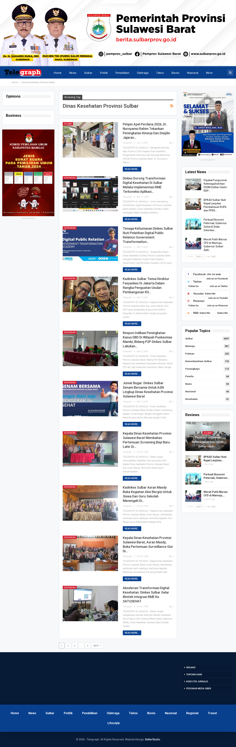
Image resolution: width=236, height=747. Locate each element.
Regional (192, 713)
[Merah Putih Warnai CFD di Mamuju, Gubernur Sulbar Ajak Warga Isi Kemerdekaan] (193, 244)
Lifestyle (113, 723)
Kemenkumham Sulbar (198, 361)
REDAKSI (190, 667)
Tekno (160, 73)
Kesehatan (69, 178)
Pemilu (189, 376)
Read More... (132, 169)
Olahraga (142, 73)
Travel (212, 713)
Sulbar (88, 73)
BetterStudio (152, 739)
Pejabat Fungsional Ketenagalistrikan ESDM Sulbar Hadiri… (207, 442)
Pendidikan (122, 73)
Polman (189, 353)
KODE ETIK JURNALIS (197, 681)
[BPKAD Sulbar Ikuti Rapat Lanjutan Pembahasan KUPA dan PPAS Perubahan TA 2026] (193, 204)
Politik (104, 73)
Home (58, 73)
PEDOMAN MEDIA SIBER (198, 688)
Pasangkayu (192, 368)
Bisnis (175, 73)
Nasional (192, 73)
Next (96, 645)
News (73, 73)
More (209, 73)
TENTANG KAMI (194, 674)
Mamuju (190, 346)
